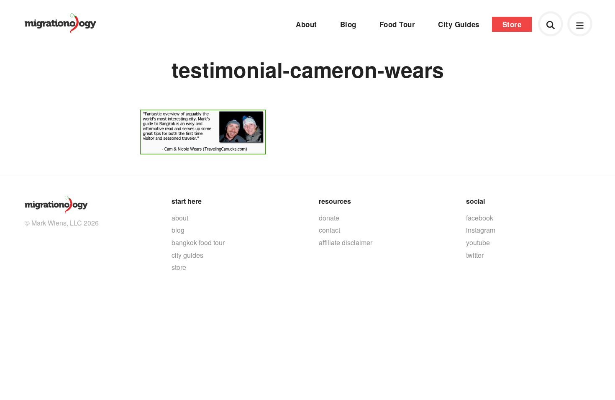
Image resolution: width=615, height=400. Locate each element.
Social (475, 201)
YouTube (478, 242)
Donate (329, 218)
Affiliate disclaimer (345, 242)
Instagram (480, 230)
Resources (335, 201)
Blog (348, 24)
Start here (187, 201)
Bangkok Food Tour (198, 242)
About (306, 24)
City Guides (458, 24)
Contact (329, 230)
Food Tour (397, 24)
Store (512, 24)
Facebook (479, 218)
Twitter (475, 255)
